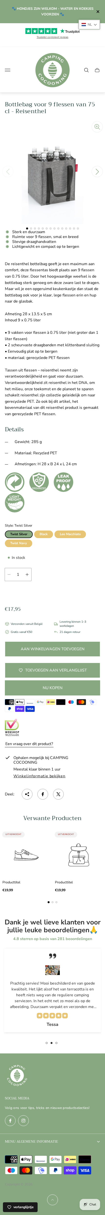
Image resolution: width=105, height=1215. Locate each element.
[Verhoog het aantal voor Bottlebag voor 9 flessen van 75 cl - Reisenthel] (27, 574)
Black (44, 534)
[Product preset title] (26, 855)
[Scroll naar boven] (52, 1199)
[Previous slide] (7, 171)
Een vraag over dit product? (29, 744)
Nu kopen (53, 688)
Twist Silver (18, 534)
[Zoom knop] (97, 126)
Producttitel (11, 882)
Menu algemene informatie (31, 1141)
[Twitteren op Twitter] (58, 794)
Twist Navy (18, 543)
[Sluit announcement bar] (97, 12)
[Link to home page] (17, 1076)
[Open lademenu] (7, 70)
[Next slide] (97, 171)
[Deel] (27, 794)
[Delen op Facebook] (42, 794)
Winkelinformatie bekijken (39, 776)
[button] (27, 228)
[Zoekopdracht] (86, 70)
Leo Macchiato (70, 534)
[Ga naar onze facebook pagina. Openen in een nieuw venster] (10, 1120)
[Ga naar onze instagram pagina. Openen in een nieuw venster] (23, 1120)
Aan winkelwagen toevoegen (52, 649)
